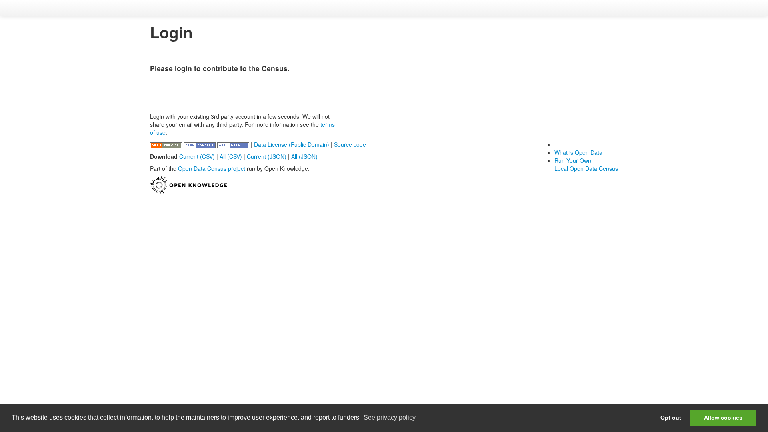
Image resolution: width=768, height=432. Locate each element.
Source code (350, 144)
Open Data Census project (211, 168)
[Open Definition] (200, 144)
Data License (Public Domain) (291, 144)
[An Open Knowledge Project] (188, 184)
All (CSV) (231, 156)
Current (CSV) (197, 156)
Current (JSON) (266, 156)
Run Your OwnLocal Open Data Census (586, 164)
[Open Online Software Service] (167, 144)
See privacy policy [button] (390, 417)
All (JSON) (304, 156)
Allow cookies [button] (723, 417)
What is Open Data (578, 152)
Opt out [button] (670, 417)
